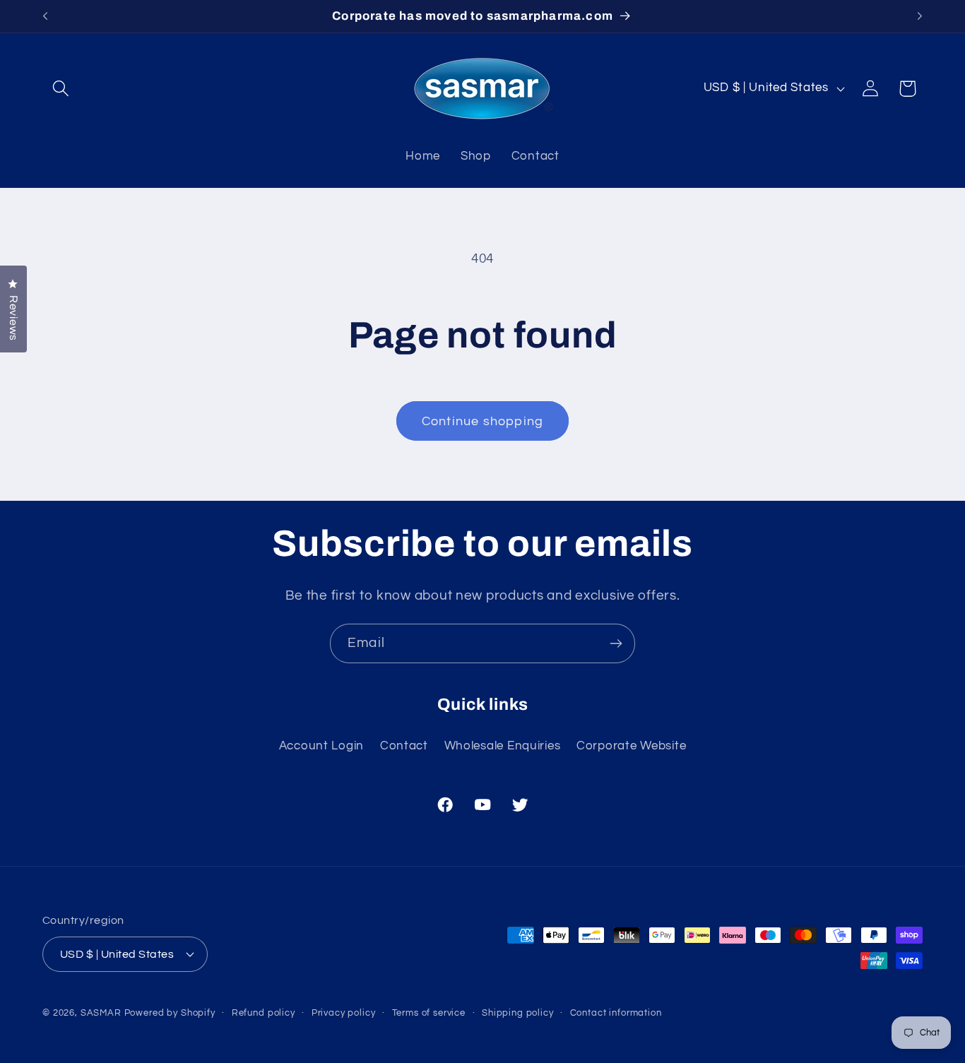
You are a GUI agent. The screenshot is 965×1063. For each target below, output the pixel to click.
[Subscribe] (615, 643)
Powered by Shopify (169, 1012)
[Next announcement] (919, 16)
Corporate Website (631, 746)
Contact (404, 746)
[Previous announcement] (45, 16)
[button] (61, 88)
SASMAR (101, 1012)
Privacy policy (344, 1012)
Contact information (616, 1012)
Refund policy (263, 1012)
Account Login (321, 746)
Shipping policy (518, 1012)
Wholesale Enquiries (502, 746)
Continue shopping (482, 421)
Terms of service (429, 1012)
